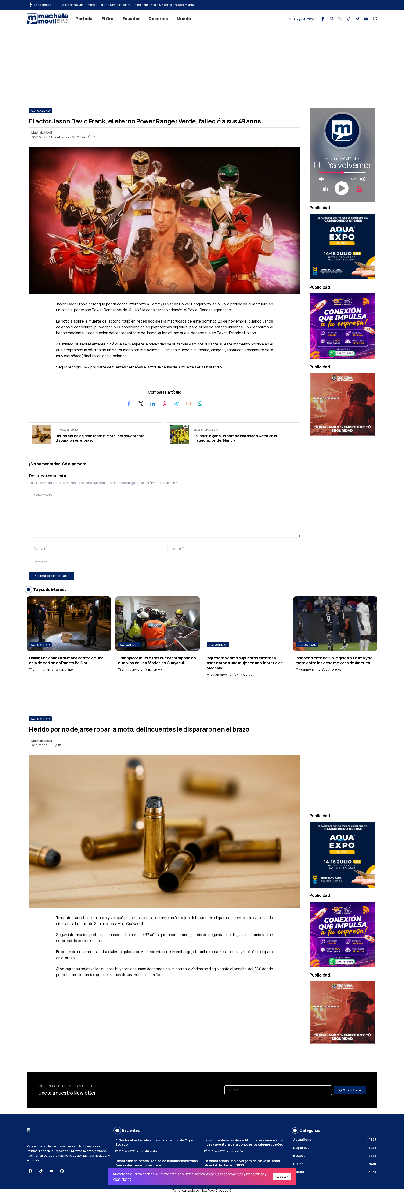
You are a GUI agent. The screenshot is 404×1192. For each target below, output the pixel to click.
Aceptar (282, 1176)
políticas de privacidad (226, 1174)
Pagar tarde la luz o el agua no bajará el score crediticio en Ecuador (110, 5)
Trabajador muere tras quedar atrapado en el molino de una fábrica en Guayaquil (157, 660)
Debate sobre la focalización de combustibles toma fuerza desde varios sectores (156, 1163)
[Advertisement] (202, 63)
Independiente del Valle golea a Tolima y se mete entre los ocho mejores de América (334, 660)
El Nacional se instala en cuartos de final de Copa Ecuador (154, 1142)
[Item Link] (69, 623)
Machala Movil (41, 132)
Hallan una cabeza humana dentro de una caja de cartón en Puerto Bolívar (66, 660)
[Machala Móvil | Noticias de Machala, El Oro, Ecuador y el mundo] (48, 18)
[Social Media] (322, 18)
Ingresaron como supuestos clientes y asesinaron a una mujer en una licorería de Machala (245, 663)
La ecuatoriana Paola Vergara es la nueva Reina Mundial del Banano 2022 (242, 1163)
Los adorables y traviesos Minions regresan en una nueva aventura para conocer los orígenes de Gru (244, 1142)
